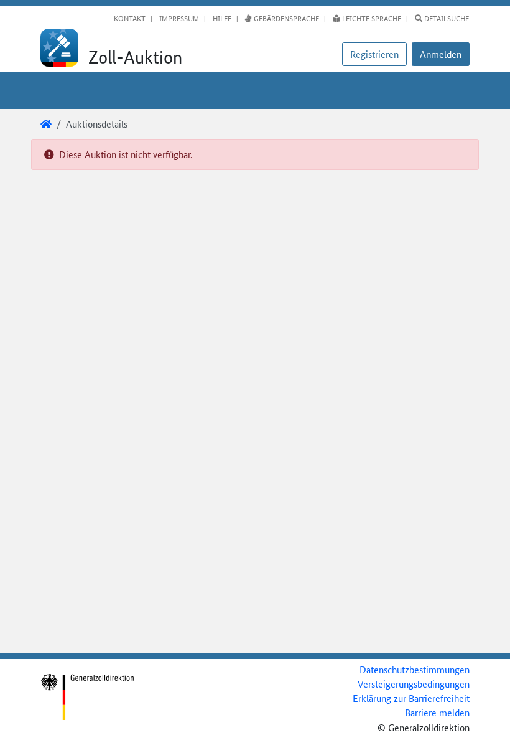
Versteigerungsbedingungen (414, 683)
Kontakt (130, 18)
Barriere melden (437, 712)
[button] (441, 54)
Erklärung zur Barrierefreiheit (411, 697)
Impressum (178, 18)
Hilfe (221, 18)
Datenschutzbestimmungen (414, 669)
